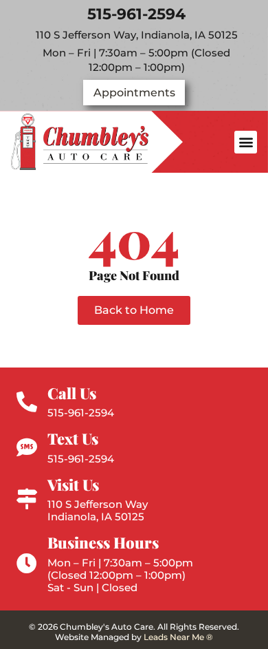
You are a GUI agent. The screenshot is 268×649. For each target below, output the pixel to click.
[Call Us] (26, 402)
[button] (245, 142)
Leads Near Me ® (178, 637)
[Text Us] (26, 447)
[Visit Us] (26, 499)
